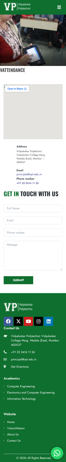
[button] (59, 7)
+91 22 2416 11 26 (27, 183)
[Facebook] (8, 321)
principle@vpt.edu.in (29, 174)
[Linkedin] (48, 321)
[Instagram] (38, 321)
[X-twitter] (18, 321)
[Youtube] (28, 321)
